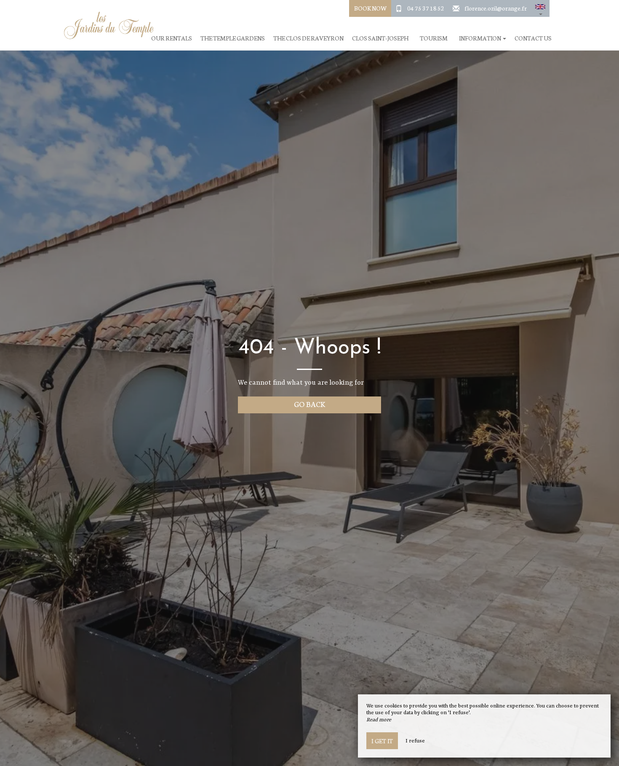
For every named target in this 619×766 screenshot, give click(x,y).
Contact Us (533, 38)
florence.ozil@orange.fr (495, 8)
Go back (310, 404)
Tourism (434, 38)
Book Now (370, 8)
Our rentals (171, 38)
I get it (382, 741)
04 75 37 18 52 (425, 8)
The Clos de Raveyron (308, 38)
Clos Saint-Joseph (380, 38)
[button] (540, 8)
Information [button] (480, 38)
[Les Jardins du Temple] (105, 25)
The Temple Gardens (232, 38)
